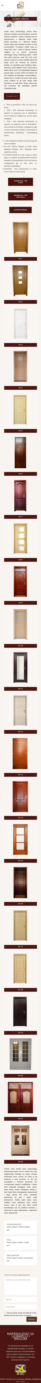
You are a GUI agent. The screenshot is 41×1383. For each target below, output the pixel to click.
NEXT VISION (20, 1382)
